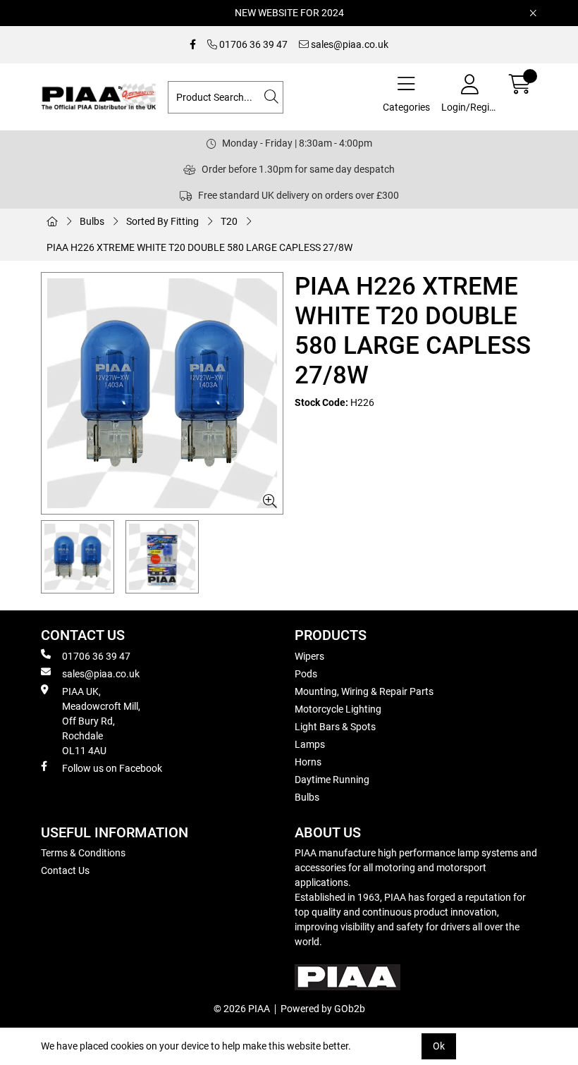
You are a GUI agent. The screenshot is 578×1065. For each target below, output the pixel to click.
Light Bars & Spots (335, 726)
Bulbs (92, 221)
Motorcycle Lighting (338, 709)
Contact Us (65, 870)
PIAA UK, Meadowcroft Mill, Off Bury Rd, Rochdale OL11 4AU (101, 721)
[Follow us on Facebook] (193, 44)
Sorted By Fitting (162, 221)
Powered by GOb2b (323, 1008)
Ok (439, 1046)
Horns (308, 762)
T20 (229, 221)
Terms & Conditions (83, 852)
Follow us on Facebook (112, 768)
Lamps (310, 744)
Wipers (309, 656)
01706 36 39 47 (252, 44)
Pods (306, 673)
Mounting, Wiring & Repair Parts (364, 691)
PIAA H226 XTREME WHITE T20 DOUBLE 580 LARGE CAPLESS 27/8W (199, 247)
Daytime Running (332, 779)
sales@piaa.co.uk (348, 44)
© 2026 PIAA (242, 1008)
